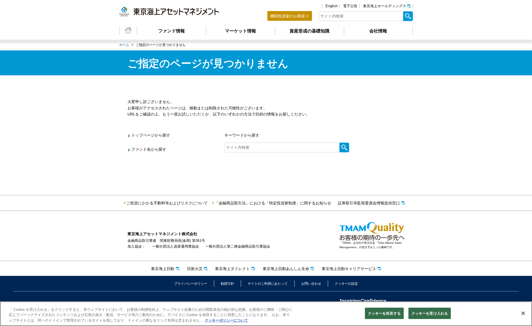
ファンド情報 (171, 31)
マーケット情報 (240, 31)
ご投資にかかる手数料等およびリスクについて (167, 203)
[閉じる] (523, 313)
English (331, 6)
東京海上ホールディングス (384, 6)
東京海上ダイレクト (232, 268)
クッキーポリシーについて (226, 320)
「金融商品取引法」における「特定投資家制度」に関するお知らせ (273, 203)
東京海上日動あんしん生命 (286, 268)
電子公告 (350, 6)
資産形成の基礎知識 (309, 31)
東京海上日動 (162, 268)
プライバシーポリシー (190, 284)
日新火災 (195, 268)
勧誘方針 (227, 284)
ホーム (124, 45)
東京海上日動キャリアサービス (349, 268)
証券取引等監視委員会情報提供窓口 (369, 203)
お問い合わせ (311, 284)
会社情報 (378, 31)
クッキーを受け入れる (429, 313)
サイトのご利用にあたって (268, 284)
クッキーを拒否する (384, 313)
